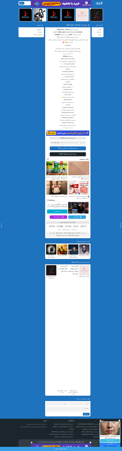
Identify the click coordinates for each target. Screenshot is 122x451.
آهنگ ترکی (52, 233)
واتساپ (59, 226)
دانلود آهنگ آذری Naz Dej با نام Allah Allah (62, 432)
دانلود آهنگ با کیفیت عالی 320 (66, 148)
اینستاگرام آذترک (57, 217)
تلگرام (51, 226)
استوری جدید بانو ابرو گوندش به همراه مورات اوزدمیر (33, 427)
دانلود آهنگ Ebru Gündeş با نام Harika (63, 424)
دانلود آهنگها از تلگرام (61, 449)
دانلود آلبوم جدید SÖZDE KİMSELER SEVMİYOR (90, 424)
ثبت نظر (86, 414)
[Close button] (119, 420)
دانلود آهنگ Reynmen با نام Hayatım (63, 437)
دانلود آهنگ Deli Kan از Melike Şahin (76, 25)
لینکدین (67, 226)
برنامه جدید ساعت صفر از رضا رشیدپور (36, 424)
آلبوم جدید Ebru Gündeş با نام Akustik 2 (92, 429)
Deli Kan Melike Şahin (69, 233)
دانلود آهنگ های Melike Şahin (67, 154)
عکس (99, 35)
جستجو (21, 3)
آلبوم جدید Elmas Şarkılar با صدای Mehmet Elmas (89, 427)
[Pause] (70, 212)
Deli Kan (78, 233)
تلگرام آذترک (76, 217)
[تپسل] (47, 131)
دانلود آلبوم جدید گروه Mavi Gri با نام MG (92, 432)
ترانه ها (40, 32)
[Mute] (72, 212)
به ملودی (39, 29)
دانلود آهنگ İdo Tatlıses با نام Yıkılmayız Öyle (61, 434)
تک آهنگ (74, 230)
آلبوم (100, 29)
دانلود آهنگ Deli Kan (62, 235)
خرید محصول (110, 440)
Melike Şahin (59, 233)
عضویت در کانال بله (110, 446)
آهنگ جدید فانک (37, 35)
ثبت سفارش (57, 211)
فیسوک (82, 226)
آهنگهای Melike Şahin (73, 235)
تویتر (75, 226)
